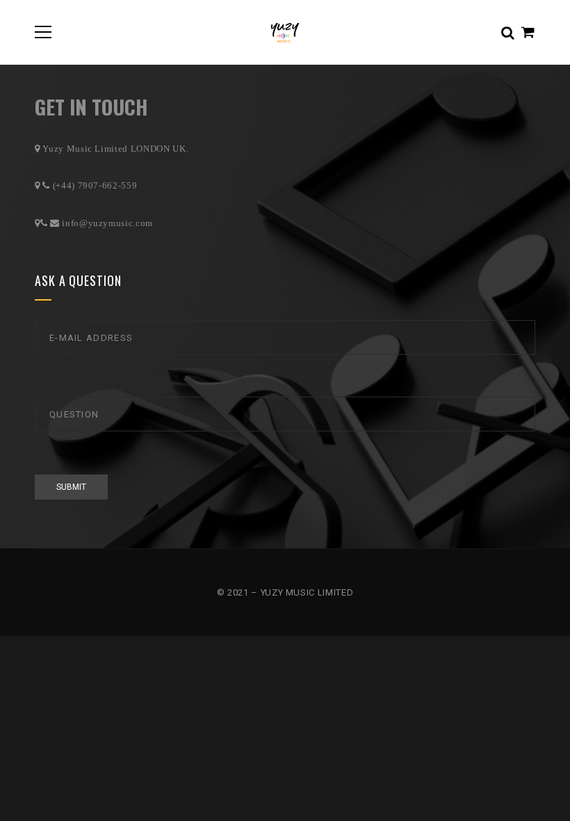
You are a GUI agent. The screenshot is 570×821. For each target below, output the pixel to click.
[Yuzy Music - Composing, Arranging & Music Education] (285, 31)
